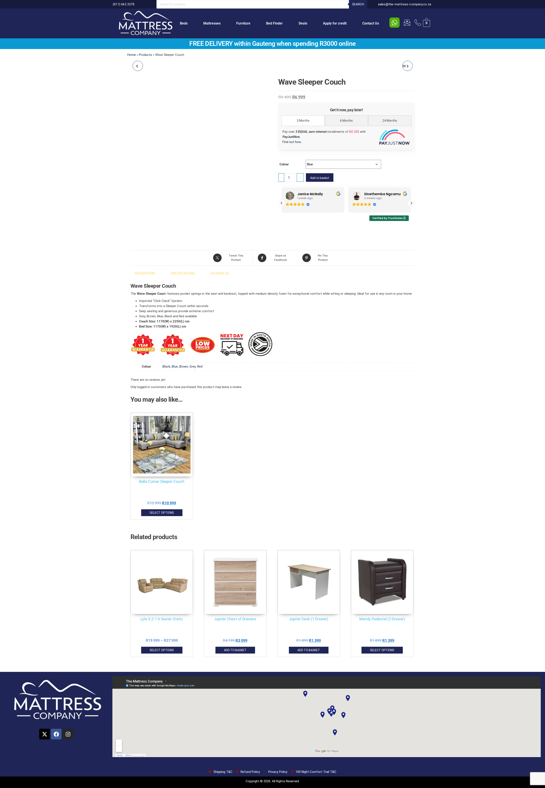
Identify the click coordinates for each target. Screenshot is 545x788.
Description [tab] (145, 273)
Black (166, 366)
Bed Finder (274, 23)
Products (145, 55)
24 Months (390, 120)
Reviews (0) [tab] (220, 273)
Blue (175, 366)
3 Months (303, 120)
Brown (183, 366)
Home (131, 55)
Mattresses (212, 23)
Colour (284, 164)
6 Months (346, 120)
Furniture (243, 23)
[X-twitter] (44, 734)
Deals (303, 23)
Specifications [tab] (183, 273)
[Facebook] (56, 734)
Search (358, 4)
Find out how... (293, 142)
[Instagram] (68, 734)
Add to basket (319, 178)
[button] (411, 203)
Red (199, 366)
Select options (162, 512)
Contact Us (370, 23)
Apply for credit (335, 23)
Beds (184, 23)
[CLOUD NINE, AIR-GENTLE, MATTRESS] (138, 66)
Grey (192, 366)
